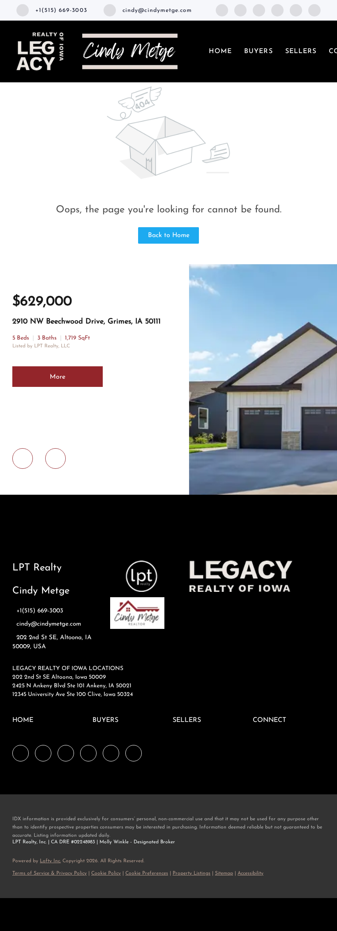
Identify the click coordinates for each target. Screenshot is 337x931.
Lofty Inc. (50, 861)
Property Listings (191, 873)
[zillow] (277, 10)
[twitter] (259, 10)
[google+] (314, 10)
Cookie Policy (106, 873)
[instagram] (296, 10)
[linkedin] (240, 10)
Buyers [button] (258, 51)
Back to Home (168, 235)
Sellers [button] (301, 51)
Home (220, 51)
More (57, 377)
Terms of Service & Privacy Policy (49, 873)
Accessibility (250, 873)
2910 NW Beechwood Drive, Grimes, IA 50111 (86, 322)
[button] (24, 723)
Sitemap (224, 873)
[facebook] (222, 10)
